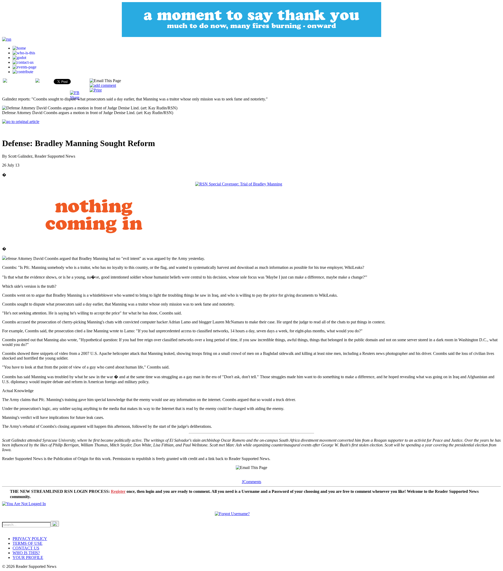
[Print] (96, 90)
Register (118, 491)
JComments (251, 481)
